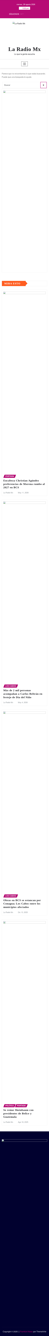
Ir (43, 85)
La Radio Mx (24, 49)
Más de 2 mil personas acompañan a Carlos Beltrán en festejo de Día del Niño (22, 694)
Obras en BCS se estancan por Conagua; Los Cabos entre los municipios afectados (22, 904)
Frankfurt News (26, 1331)
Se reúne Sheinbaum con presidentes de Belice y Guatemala (18, 1113)
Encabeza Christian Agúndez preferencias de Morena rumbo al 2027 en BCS (24, 484)
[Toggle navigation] (24, 63)
